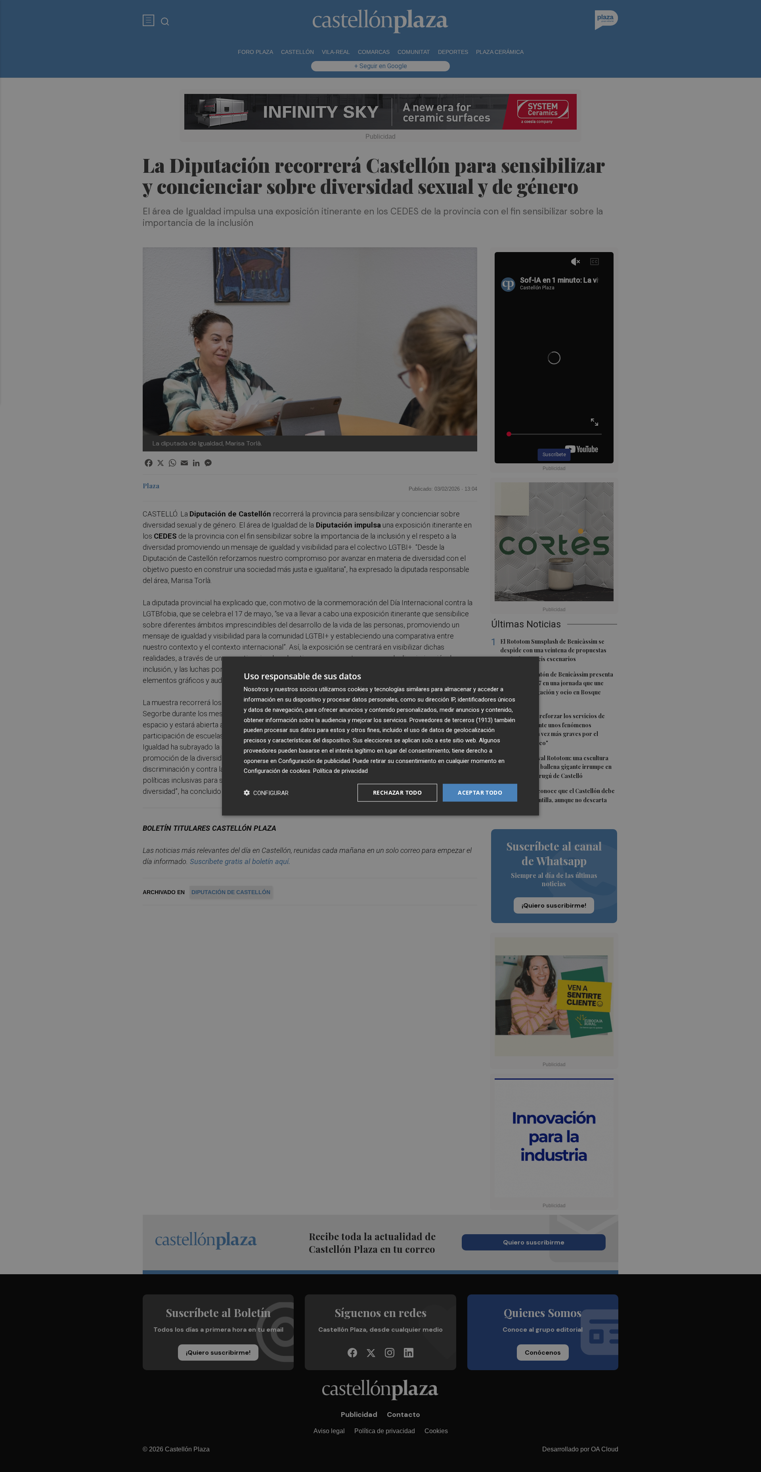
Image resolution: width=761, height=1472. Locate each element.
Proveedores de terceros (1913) (451, 719)
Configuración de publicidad (314, 760)
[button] (266, 792)
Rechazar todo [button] (397, 792)
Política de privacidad (340, 770)
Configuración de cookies (277, 770)
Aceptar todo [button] (480, 792)
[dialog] (380, 736)
